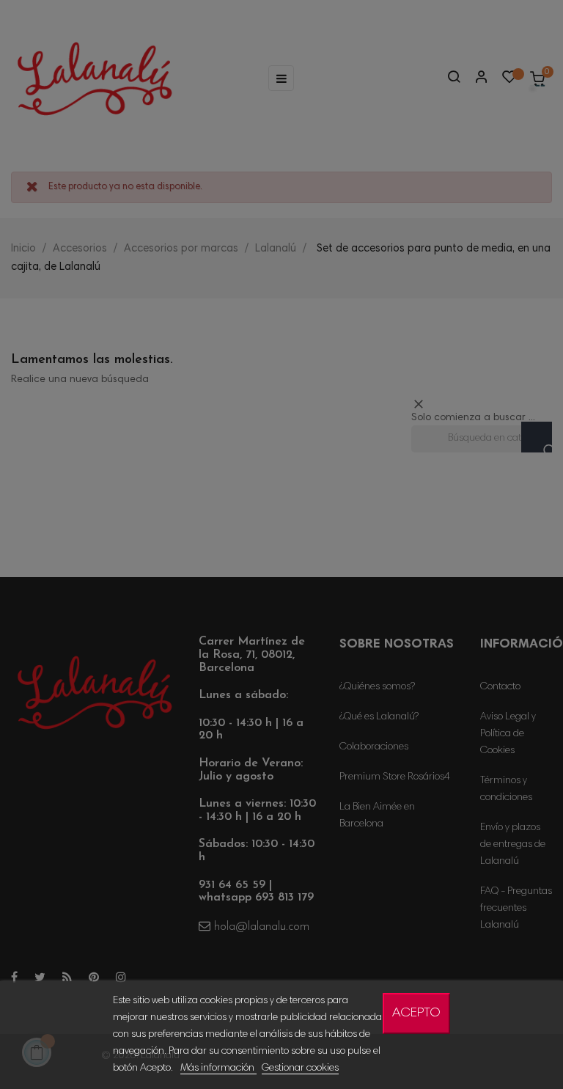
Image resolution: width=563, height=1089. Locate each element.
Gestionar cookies (300, 1068)
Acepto (416, 1013)
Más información (218, 1068)
